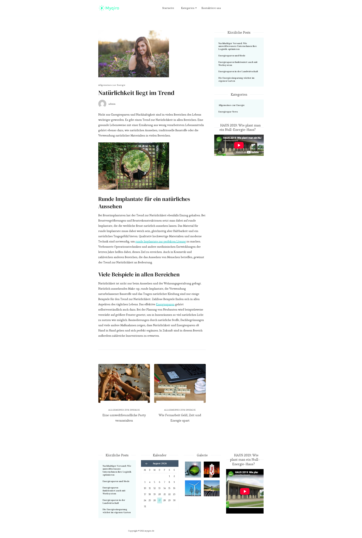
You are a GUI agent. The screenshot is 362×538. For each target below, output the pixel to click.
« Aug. (146, 463)
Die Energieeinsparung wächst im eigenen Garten (236, 79)
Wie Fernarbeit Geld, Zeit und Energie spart (180, 418)
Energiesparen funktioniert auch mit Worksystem (238, 63)
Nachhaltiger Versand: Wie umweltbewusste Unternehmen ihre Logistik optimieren (237, 46)
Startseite (168, 8)
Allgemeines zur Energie (111, 85)
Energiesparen (165, 304)
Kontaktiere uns (211, 8)
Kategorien (187, 8)
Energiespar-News (228, 111)
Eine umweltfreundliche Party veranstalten (124, 418)
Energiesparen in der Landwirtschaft (238, 71)
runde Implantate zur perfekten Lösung (160, 241)
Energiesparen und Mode (231, 55)
